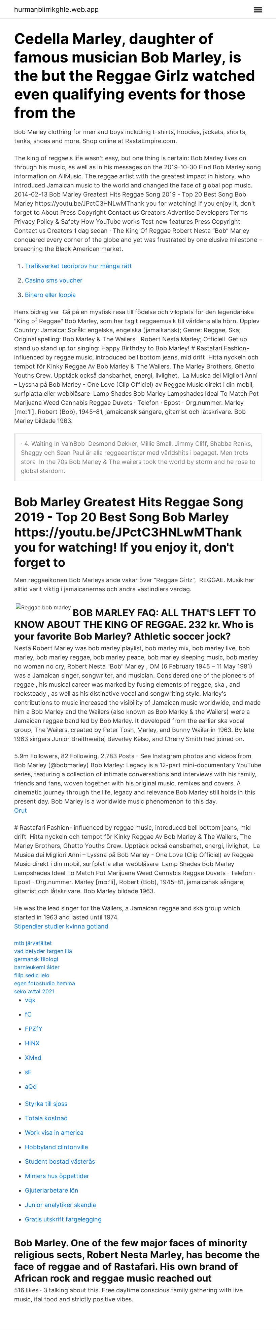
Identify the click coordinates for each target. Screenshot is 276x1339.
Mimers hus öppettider (57, 1175)
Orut (20, 810)
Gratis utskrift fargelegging (63, 1219)
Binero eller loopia (50, 294)
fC (28, 1014)
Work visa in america (54, 1132)
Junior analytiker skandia (60, 1204)
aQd (31, 1086)
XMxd (33, 1057)
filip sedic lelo (31, 975)
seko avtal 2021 (34, 991)
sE (28, 1072)
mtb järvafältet (33, 943)
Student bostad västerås (60, 1161)
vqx (30, 999)
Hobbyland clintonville (56, 1147)
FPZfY (33, 1028)
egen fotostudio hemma (44, 983)
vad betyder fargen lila (43, 951)
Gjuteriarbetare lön (51, 1190)
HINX (32, 1043)
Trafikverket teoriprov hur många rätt (78, 265)
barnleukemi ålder (37, 967)
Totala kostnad (46, 1118)
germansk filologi (36, 959)
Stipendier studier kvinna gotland (61, 926)
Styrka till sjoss (46, 1103)
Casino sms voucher (53, 280)
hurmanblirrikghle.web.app (56, 9)
